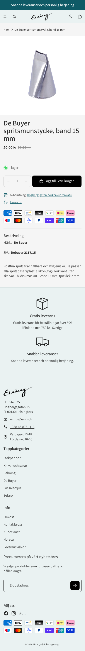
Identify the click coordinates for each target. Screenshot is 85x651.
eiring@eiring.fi (21, 419)
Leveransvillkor (14, 547)
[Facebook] (6, 613)
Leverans (16, 202)
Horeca (8, 539)
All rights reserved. (50, 644)
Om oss (8, 517)
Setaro (8, 495)
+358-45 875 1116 (22, 426)
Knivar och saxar (15, 465)
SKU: (7, 252)
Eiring (36, 644)
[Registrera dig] (75, 585)
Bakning (9, 473)
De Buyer (9, 480)
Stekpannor (11, 458)
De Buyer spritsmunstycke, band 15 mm (39, 30)
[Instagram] (13, 613)
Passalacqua (12, 488)
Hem (6, 30)
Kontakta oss (12, 524)
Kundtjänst (11, 532)
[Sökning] (14, 16)
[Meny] (5, 17)
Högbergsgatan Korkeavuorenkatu (49, 195)
